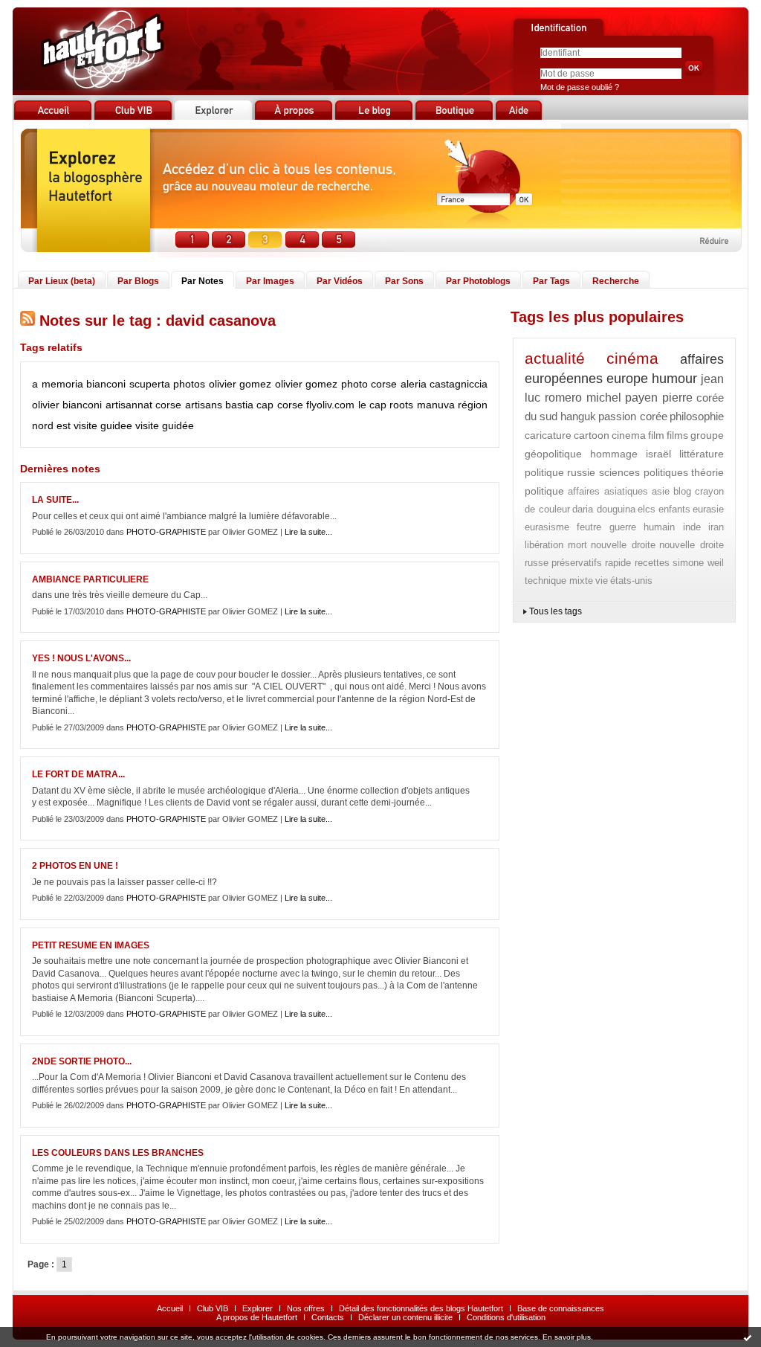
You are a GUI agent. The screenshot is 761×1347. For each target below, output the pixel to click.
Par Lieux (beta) (61, 281)
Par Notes (202, 281)
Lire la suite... (308, 531)
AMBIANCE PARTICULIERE (90, 579)
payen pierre (659, 397)
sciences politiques (643, 472)
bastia (239, 405)
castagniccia (459, 384)
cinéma (632, 358)
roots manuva (421, 405)
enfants (674, 509)
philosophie (697, 416)
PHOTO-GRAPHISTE (166, 531)
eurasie (708, 509)
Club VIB (212, 1308)
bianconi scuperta (128, 384)
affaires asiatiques (608, 491)
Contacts (327, 1317)
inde (692, 527)
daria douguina (603, 509)
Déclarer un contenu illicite (405, 1317)
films (677, 435)
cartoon (591, 435)
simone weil (698, 562)
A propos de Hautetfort (256, 1317)
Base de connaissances (560, 1308)
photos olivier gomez (222, 384)
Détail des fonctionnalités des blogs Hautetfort (421, 1308)
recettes (652, 562)
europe (627, 378)
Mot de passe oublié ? (579, 87)
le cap (372, 405)
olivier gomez (306, 384)
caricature (548, 435)
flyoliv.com (330, 405)
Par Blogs (138, 281)
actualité (555, 358)
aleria (414, 384)
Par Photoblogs (478, 281)
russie (581, 472)
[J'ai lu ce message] (748, 1337)
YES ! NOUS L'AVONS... (81, 658)
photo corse (369, 384)
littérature (701, 454)
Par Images (270, 281)
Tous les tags (555, 611)
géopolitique (553, 454)
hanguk (578, 416)
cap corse (279, 405)
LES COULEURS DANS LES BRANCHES (118, 1153)
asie (661, 491)
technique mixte (559, 580)
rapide (618, 562)
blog (682, 491)
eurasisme (547, 527)
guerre (622, 527)
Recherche (615, 281)
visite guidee (103, 425)
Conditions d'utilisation (506, 1317)
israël (658, 454)
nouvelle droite (623, 544)
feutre (589, 527)
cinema (629, 435)
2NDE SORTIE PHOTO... (82, 1061)
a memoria (57, 384)
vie (601, 580)
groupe (707, 435)
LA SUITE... (55, 500)
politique (544, 472)
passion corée (632, 416)
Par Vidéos (340, 281)
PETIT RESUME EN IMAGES (90, 945)
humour (674, 378)
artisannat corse (143, 405)
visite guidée (164, 425)
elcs (646, 509)
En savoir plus (567, 1337)
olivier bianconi (67, 405)
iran (716, 527)
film (656, 435)
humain (659, 527)
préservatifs (576, 562)
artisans (203, 405)
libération (544, 544)
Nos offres (306, 1308)
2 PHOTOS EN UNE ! (75, 866)
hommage (614, 454)
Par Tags (551, 281)
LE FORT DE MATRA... (78, 774)
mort (577, 544)
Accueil (170, 1308)
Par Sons (404, 281)
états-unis (631, 580)
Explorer (257, 1308)
